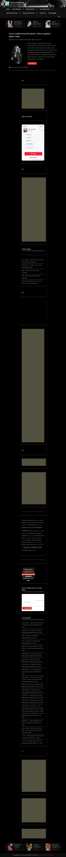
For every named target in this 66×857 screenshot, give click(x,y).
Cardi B (41, 522)
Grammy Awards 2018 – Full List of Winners (37, 846)
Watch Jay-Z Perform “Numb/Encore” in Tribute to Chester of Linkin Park (18, 846)
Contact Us (42, 13)
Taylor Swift (33, 547)
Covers (16, 849)
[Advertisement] (33, 99)
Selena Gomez (27, 544)
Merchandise (52, 13)
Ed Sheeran (28, 527)
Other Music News (11, 13)
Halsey (30, 531)
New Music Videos (15, 67)
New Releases (16, 9)
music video (32, 540)
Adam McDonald (26, 39)
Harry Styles (37, 530)
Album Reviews (37, 26)
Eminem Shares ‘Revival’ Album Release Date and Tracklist (37, 23)
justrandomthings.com (28, 574)
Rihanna (31, 542)
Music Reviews (30, 9)
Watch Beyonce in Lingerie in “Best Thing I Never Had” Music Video (56, 846)
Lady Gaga (27, 537)
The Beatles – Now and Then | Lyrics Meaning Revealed (18, 23)
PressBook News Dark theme (45, 855)
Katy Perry (31, 535)
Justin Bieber (33, 533)
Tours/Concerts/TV (28, 13)
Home (8, 9)
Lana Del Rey (34, 537)
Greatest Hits (55, 26)
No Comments (37, 40)
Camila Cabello (32, 522)
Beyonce (37, 520)
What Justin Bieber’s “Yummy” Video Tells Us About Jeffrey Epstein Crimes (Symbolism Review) (33, 713)
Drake (33, 525)
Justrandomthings (17, 3)
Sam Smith (37, 542)
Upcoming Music (45, 9)
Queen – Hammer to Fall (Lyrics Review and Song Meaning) (56, 23)
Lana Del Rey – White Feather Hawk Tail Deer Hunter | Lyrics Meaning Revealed (32, 679)
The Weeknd (26, 550)
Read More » (33, 64)
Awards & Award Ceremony (36, 849)
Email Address (26, 602)
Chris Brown (25, 524)
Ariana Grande (28, 520)
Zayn (33, 550)
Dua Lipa (39, 524)
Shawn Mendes (36, 544)
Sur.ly (31, 578)
